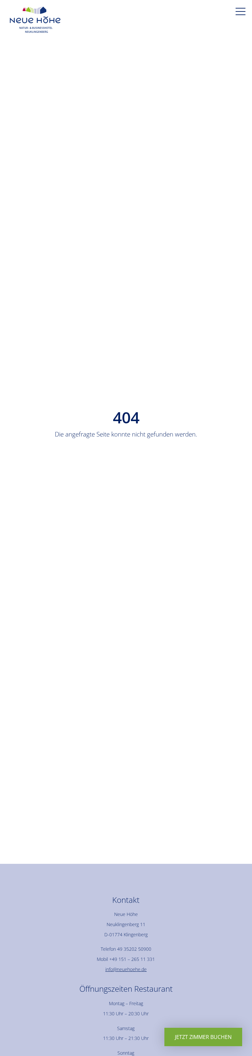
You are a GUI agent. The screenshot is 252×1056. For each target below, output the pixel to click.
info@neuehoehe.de (126, 969)
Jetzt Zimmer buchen (203, 1037)
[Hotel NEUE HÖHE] (35, 21)
